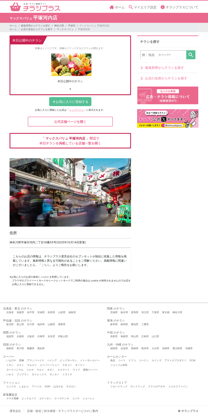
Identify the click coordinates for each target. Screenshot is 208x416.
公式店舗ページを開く (70, 122)
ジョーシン (88, 398)
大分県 (155, 348)
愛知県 (134, 324)
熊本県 (145, 348)
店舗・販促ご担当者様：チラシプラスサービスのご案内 (62, 411)
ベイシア (52, 360)
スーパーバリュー (49, 365)
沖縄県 (189, 348)
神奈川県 (59, 25)
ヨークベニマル (14, 369)
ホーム (13, 25)
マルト (40, 369)
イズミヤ (67, 374)
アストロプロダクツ (175, 360)
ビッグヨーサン (68, 360)
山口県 (155, 336)
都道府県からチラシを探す (35, 25)
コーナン (144, 360)
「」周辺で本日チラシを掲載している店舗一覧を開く (70, 140)
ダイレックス (39, 374)
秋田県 (51, 312)
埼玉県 (145, 312)
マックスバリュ (65, 29)
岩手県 (30, 312)
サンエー (54, 374)
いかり (10, 374)
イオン (10, 365)
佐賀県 (124, 348)
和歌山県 (63, 336)
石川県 (30, 324)
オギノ (50, 369)
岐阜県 (114, 324)
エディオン (45, 398)
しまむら (24, 386)
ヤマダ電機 (12, 398)
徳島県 (10, 348)
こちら (45, 265)
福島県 (72, 312)
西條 (21, 360)
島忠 (112, 360)
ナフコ (132, 360)
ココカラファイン (178, 386)
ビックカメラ (29, 398)
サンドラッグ (137, 386)
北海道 (10, 312)
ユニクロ (11, 386)
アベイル (37, 386)
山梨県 (51, 324)
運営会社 (15, 411)
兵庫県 (41, 336)
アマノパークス (35, 360)
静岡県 (124, 324)
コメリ (122, 360)
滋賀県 (10, 336)
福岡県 (114, 348)
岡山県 (134, 336)
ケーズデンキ (61, 398)
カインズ (156, 360)
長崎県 (134, 348)
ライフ (76, 369)
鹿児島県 (177, 348)
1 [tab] (70, 89)
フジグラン (23, 374)
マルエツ (32, 365)
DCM (192, 360)
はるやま (58, 386)
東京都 (165, 312)
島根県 (124, 336)
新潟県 (10, 324)
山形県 (61, 312)
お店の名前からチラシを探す (37, 29)
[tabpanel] (70, 69)
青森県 (20, 312)
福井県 (41, 324)
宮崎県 (165, 348)
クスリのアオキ (156, 386)
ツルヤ (30, 369)
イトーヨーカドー (90, 360)
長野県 (61, 324)
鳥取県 (114, 336)
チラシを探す (190, 54)
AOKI (47, 386)
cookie (45, 276)
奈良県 (51, 336)
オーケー (80, 365)
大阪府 (30, 336)
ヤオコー (67, 365)
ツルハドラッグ (118, 386)
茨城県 (114, 312)
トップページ (76, 109)
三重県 (145, 324)
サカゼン (71, 386)
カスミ (20, 365)
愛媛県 (30, 348)
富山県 (20, 324)
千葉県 (155, 312)
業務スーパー (90, 369)
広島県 (145, 336)
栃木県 (124, 312)
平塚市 (71, 25)
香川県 (20, 348)
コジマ (75, 398)
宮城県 (41, 312)
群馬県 (134, 312)
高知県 (41, 348)
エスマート (63, 369)
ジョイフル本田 (118, 365)
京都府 (20, 336)
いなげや (11, 360)
